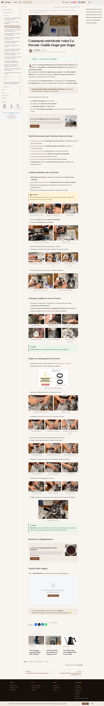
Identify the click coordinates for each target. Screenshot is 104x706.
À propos (77, 694)
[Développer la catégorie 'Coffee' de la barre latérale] (20, 89)
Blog (20, 2)
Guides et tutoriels (36, 685)
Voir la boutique (11, 117)
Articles (15, 2)
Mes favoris (56, 685)
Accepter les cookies (53, 595)
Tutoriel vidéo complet (91, 23)
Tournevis (34, 156)
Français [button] (66, 2)
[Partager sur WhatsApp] (46, 625)
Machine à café (39, 661)
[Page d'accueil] (25, 7)
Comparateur (56, 687)
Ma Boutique (26, 2)
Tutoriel (46, 661)
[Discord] (72, 2)
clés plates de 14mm (44, 182)
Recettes (34, 690)
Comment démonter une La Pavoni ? (94, 12)
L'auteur (55, 690)
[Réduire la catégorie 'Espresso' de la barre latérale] (20, 15)
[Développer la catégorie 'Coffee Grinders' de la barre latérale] (20, 9)
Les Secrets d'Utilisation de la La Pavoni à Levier (45, 119)
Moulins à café (13, 685)
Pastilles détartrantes (37, 154)
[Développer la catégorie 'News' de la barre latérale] (20, 92)
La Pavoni (31, 661)
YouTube (77, 687)
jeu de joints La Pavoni (64, 363)
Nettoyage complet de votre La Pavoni (94, 14)
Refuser (92, 703)
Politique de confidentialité (81, 698)
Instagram (77, 690)
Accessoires (13, 690)
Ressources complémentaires (93, 20)
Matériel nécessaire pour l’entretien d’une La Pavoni (94, 9)
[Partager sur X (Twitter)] (39, 625)
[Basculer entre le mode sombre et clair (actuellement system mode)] (84, 2)
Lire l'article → (34, 126)
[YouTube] (74, 2)
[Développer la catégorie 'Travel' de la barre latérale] (20, 79)
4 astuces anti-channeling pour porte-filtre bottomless (43, 549)
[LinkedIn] (79, 2)
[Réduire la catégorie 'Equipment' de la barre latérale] (20, 6)
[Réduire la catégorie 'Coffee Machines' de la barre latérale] (20, 12)
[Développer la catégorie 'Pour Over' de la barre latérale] (20, 76)
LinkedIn (77, 692)
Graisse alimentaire (37, 146)
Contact (77, 696)
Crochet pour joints (37, 159)
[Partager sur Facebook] (35, 625)
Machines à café (14, 687)
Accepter (85, 703)
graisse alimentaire (46, 416)
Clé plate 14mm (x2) (37, 141)
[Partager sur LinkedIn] (42, 625)
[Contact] (82, 2)
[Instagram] (77, 2)
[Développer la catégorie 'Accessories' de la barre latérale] (20, 86)
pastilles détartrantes (48, 311)
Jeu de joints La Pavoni (38, 151)
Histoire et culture (36, 687)
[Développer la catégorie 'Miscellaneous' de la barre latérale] (20, 95)
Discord (77, 685)
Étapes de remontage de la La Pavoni (94, 17)
